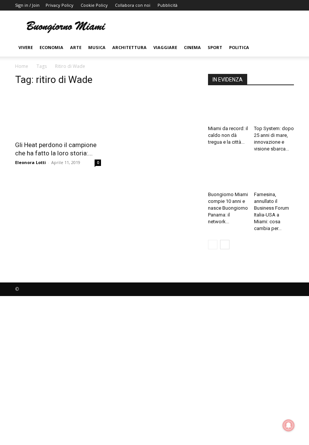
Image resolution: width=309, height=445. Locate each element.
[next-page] (224, 244)
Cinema (192, 47)
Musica (97, 47)
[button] (285, 47)
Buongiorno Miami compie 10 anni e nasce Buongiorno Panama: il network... (228, 208)
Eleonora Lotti (30, 162)
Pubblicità (167, 5)
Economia (51, 47)
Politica (239, 47)
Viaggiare (165, 47)
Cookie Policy (94, 5)
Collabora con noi (132, 5)
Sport (215, 47)
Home (21, 66)
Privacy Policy (59, 5)
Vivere (25, 47)
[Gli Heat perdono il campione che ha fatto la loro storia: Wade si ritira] (58, 114)
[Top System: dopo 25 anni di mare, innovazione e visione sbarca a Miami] (274, 109)
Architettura (129, 47)
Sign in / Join (27, 5)
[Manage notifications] (289, 425)
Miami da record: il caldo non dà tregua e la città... (228, 135)
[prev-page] (212, 244)
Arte (75, 47)
